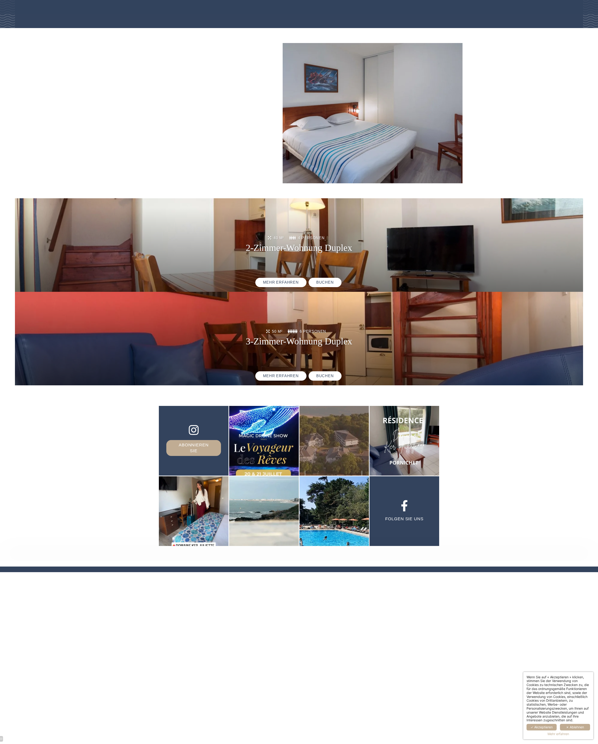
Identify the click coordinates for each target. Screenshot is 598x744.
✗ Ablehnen (575, 727)
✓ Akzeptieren (541, 727)
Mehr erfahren (558, 734)
